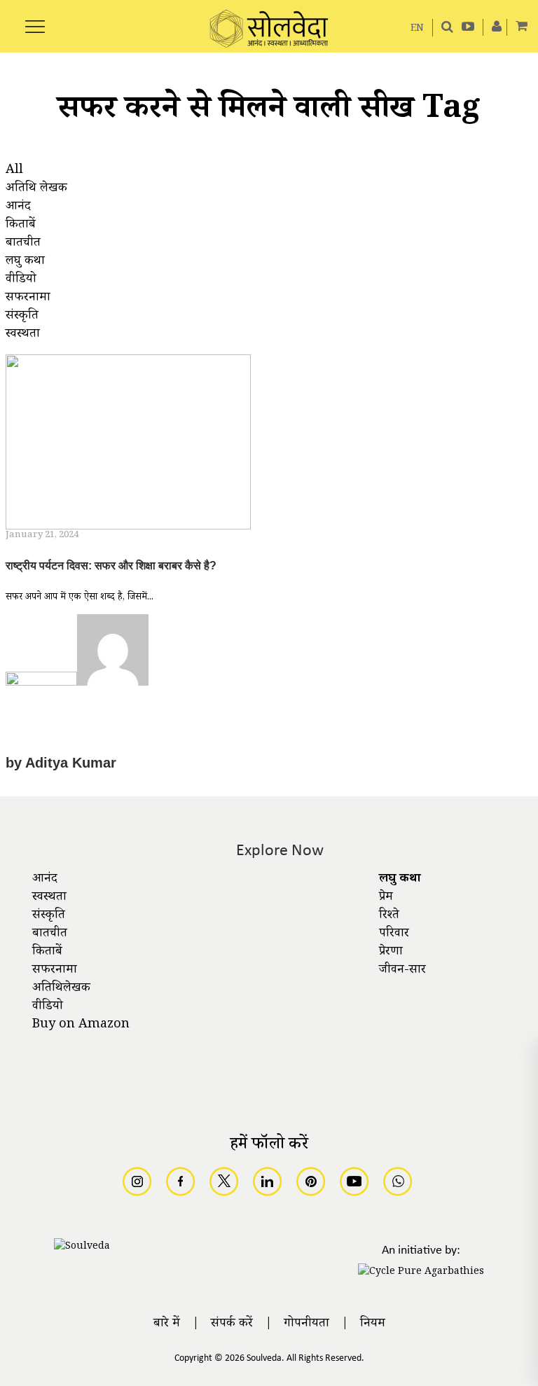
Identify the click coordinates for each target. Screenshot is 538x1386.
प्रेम (386, 898)
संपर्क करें (232, 1324)
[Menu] (35, 19)
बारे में (166, 1324)
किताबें (47, 952)
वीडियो (47, 1007)
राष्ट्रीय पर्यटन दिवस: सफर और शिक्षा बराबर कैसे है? (111, 565)
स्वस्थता (49, 898)
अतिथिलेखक (61, 989)
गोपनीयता (306, 1324)
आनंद (44, 879)
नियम (372, 1324)
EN (417, 29)
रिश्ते (389, 916)
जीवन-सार (402, 970)
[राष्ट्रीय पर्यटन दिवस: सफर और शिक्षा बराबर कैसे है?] (128, 444)
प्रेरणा (391, 952)
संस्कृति (48, 916)
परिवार (394, 934)
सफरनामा (54, 970)
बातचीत (49, 934)
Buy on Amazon (81, 1025)
